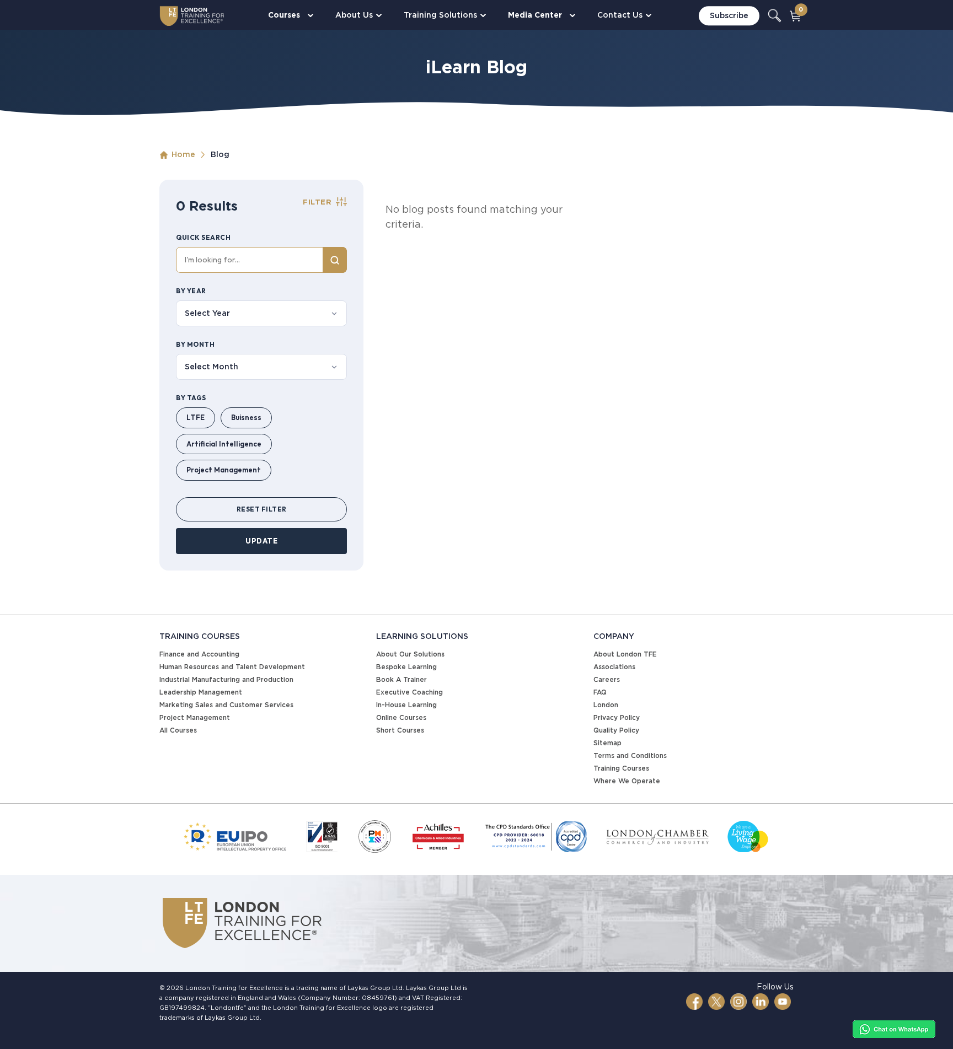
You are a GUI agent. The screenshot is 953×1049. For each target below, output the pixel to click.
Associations (614, 667)
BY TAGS (191, 398)
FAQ (600, 692)
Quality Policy (616, 730)
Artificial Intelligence (223, 443)
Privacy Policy (616, 717)
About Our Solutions (410, 654)
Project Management (223, 469)
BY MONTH (195, 344)
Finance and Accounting (199, 654)
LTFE (195, 417)
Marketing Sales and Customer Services (226, 705)
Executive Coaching (409, 692)
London (605, 705)
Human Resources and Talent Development (232, 667)
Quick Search (203, 237)
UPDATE (261, 540)
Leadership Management (200, 692)
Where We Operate (626, 781)
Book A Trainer (401, 679)
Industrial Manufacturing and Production (226, 679)
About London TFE (625, 654)
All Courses (178, 730)
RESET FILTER (262, 509)
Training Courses (621, 768)
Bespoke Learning (406, 667)
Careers (606, 679)
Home (183, 154)
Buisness (246, 417)
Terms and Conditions (630, 755)
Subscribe (729, 15)
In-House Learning (406, 705)
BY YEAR (191, 291)
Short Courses (400, 730)
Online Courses (401, 717)
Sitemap (607, 743)
